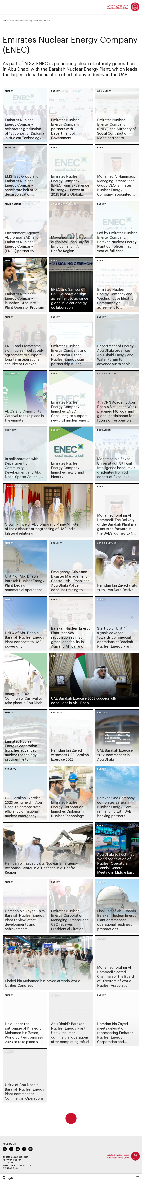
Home (5, 20)
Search (4, 1178)
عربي (11, 1177)
